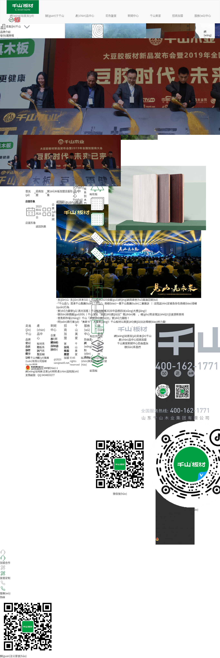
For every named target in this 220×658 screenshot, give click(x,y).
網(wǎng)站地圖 (34, 371)
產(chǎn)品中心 (84, 15)
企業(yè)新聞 (54, 339)
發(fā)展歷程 (7, 35)
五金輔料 (85, 220)
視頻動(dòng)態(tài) (54, 346)
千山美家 (155, 15)
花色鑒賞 (110, 15)
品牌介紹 (5, 32)
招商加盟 (177, 15)
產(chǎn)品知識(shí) (68, 371)
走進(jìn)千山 (13, 26)
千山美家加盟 (66, 354)
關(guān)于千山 (54, 15)
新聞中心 (133, 15)
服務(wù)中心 (202, 15)
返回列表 (41, 226)
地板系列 (85, 190)
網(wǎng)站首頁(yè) (22, 15)
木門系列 (85, 205)
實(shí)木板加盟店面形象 (60, 193)
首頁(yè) (28, 193)
